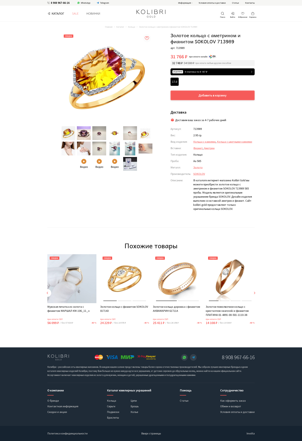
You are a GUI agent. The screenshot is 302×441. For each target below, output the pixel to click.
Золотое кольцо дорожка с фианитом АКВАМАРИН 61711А (176, 308)
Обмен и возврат (230, 406)
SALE (75, 13)
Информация (184, 2)
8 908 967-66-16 (60, 2)
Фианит (198, 148)
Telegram (104, 2)
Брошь (135, 406)
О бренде (53, 400)
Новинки (93, 13)
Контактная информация (62, 406)
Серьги (111, 406)
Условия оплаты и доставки (212, 2)
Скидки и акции (57, 412)
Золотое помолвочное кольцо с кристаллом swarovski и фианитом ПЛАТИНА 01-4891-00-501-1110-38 (227, 310)
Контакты (250, 2)
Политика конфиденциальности (67, 433)
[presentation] (47, 293)
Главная (108, 26)
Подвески (113, 412)
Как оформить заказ (233, 400)
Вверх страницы (151, 433)
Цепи (134, 400)
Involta (250, 433)
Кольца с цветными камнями (234, 141)
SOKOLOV (199, 174)
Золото (198, 167)
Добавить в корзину (212, 95)
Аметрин (209, 148)
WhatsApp (85, 2)
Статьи (235, 2)
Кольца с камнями (204, 141)
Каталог (58, 13)
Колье (134, 412)
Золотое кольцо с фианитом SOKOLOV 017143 (124, 308)
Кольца (131, 26)
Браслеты (113, 417)
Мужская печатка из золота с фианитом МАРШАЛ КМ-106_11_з (68, 308)
